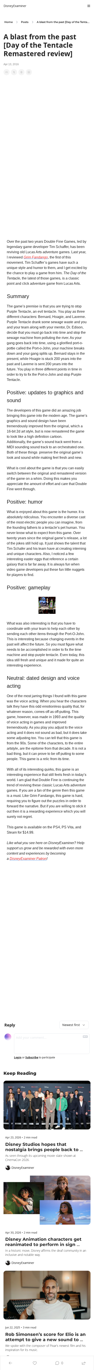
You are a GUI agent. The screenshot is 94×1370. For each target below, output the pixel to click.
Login (17, 1057)
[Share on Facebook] (6, 72)
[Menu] (89, 6)
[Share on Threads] (21, 72)
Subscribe (31, 1057)
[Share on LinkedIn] (29, 72)
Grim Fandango (36, 257)
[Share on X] (14, 72)
